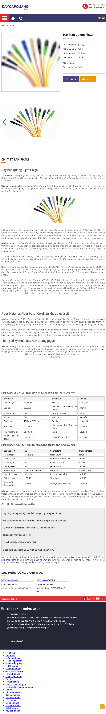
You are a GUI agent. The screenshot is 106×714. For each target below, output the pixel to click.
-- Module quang (13, 668)
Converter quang (13, 705)
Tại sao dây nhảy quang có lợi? (17, 535)
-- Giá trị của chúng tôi (16, 684)
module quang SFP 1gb (84, 557)
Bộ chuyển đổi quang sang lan (56, 557)
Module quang (12, 703)
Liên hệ (72, 79)
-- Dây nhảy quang (14, 663)
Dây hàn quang (8, 243)
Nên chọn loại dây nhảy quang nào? (19, 542)
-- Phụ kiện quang (14, 676)
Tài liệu (89, 79)
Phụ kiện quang (13, 710)
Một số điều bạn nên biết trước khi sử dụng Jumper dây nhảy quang (34, 520)
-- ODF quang (12, 666)
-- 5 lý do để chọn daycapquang (20, 687)
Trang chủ (10, 652)
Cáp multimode (13, 692)
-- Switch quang (13, 674)
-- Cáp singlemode (14, 660)
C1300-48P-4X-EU (9, 584)
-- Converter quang (14, 671)
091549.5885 (96, 7)
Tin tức (9, 679)
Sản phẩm (10, 25)
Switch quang (12, 708)
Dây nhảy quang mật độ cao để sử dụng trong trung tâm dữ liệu (32, 513)
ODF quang (11, 700)
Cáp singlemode (13, 695)
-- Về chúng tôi (12, 681)
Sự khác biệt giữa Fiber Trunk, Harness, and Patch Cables (29, 527)
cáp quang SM (26, 559)
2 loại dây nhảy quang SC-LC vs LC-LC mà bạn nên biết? (28, 549)
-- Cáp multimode (14, 658)
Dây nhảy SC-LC (43, 559)
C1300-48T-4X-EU (45, 584)
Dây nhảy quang (13, 697)
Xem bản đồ (17, 641)
